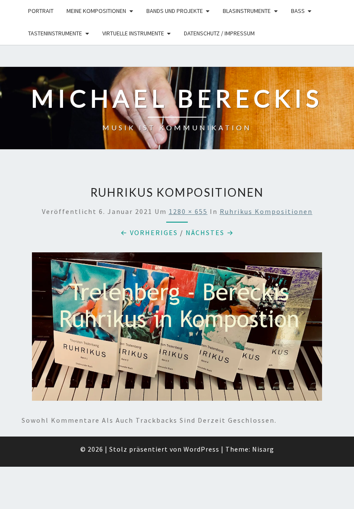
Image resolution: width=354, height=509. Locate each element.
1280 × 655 (188, 211)
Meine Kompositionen (96, 11)
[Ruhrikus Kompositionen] (177, 329)
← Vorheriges (149, 232)
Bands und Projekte (174, 11)
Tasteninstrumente (55, 33)
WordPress (201, 449)
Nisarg (263, 449)
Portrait (41, 11)
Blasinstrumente (247, 11)
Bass (298, 11)
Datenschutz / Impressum (219, 33)
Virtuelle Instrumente (133, 33)
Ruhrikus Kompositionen (266, 211)
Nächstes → (210, 232)
